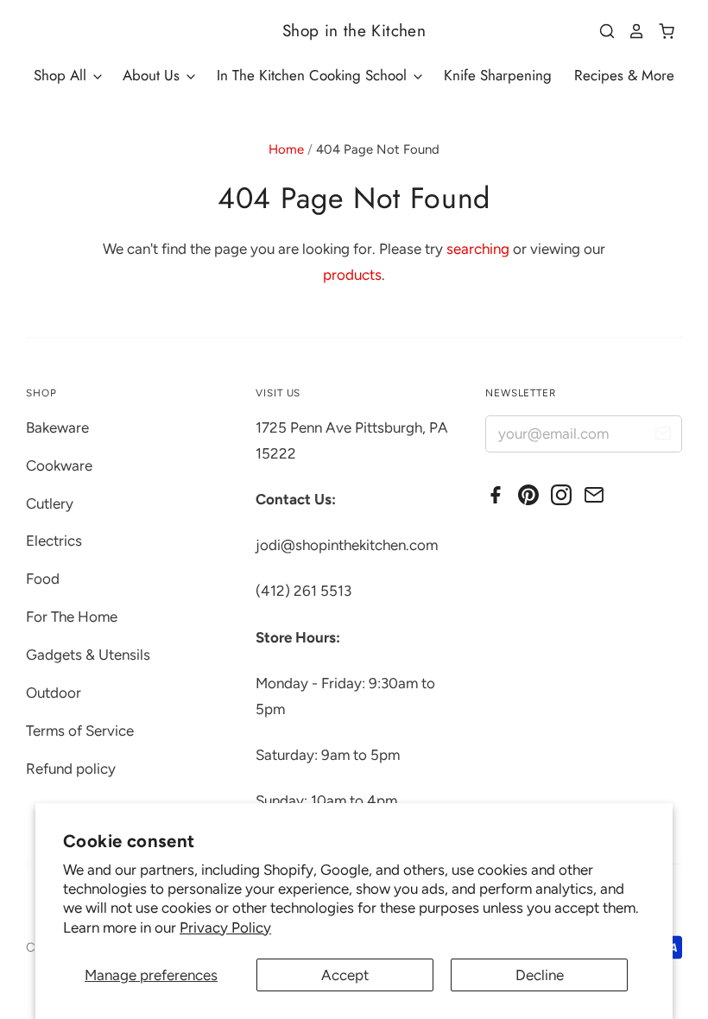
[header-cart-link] (660, 31)
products (352, 274)
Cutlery (49, 503)
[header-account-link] (630, 31)
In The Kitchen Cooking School (314, 75)
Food (43, 578)
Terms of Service (80, 730)
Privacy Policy (225, 927)
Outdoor (53, 692)
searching (477, 248)
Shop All (62, 75)
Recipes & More (624, 75)
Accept (345, 975)
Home (286, 149)
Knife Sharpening (498, 75)
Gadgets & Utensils (88, 654)
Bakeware (57, 427)
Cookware (59, 465)
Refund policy (71, 768)
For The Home (71, 616)
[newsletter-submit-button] (662, 436)
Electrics (54, 540)
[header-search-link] (601, 31)
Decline (539, 975)
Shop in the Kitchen (354, 30)
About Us (153, 75)
